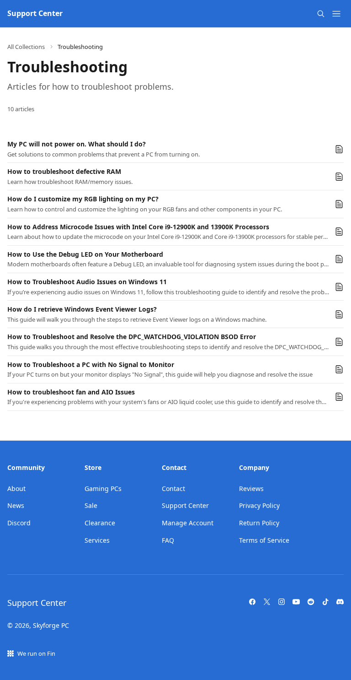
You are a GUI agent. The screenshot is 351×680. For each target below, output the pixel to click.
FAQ (168, 540)
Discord (19, 522)
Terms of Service (264, 540)
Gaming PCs (103, 488)
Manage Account (187, 522)
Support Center (185, 505)
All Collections (26, 47)
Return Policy (259, 522)
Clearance (100, 522)
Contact (173, 488)
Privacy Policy (259, 505)
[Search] (321, 13)
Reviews (251, 488)
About (16, 488)
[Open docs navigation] (336, 13)
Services (97, 540)
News (15, 505)
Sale (91, 505)
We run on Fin (36, 653)
